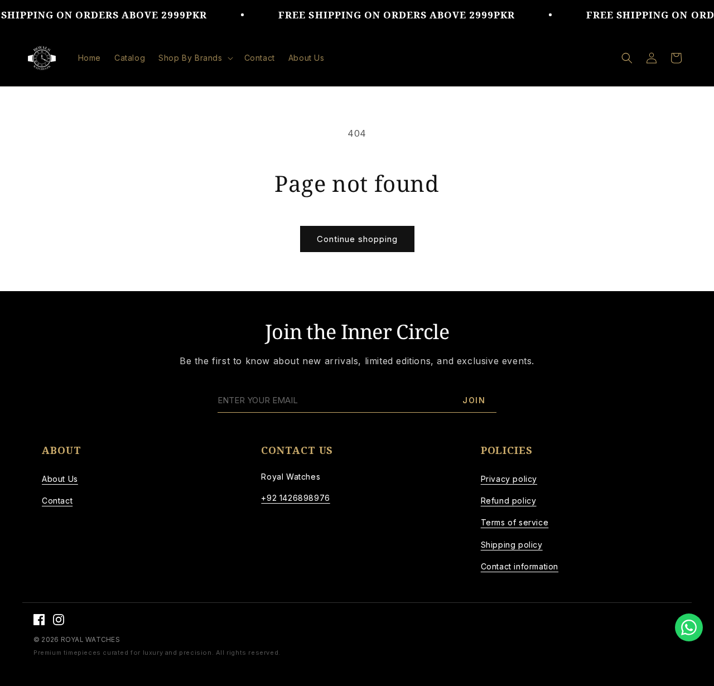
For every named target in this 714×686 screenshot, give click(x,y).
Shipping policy (512, 544)
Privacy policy (509, 479)
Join (473, 400)
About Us (60, 479)
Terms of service (515, 522)
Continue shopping (357, 239)
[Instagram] (58, 619)
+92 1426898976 (295, 498)
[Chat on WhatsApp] (689, 627)
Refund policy (509, 500)
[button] (194, 58)
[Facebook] (39, 619)
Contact (57, 500)
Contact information (519, 566)
